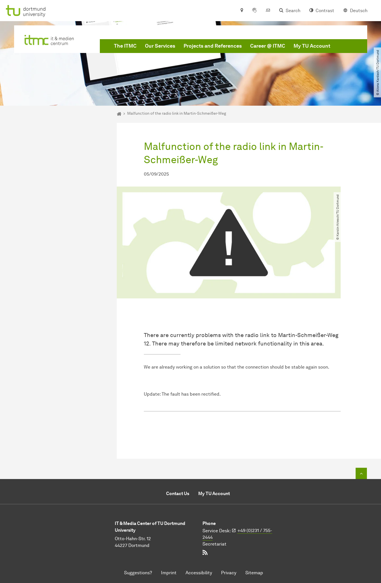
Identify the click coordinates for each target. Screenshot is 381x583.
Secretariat (214, 544)
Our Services (160, 46)
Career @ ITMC (267, 46)
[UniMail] (268, 10)
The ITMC (125, 46)
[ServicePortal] (254, 10)
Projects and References (213, 46)
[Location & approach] (241, 10)
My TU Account (312, 46)
